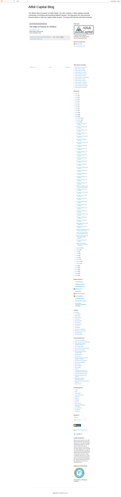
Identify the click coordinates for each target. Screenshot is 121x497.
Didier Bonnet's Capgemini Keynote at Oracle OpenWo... (82, 237)
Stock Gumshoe (79, 281)
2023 (76, 99)
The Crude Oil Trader (80, 293)
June (77, 253)
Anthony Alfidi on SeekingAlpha (82, 77)
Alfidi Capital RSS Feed (80, 70)
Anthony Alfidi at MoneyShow (81, 85)
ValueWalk (77, 327)
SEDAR (76, 369)
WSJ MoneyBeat (78, 334)
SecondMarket (78, 408)
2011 (76, 269)
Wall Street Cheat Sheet (80, 330)
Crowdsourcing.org (79, 395)
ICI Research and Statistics (81, 360)
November (78, 120)
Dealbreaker (78, 315)
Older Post (67, 67)
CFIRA (76, 390)
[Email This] (57, 37)
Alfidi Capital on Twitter (80, 68)
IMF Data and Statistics (80, 362)
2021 (76, 103)
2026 (76, 93)
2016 (76, 112)
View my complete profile (79, 46)
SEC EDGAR (78, 367)
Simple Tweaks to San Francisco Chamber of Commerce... (81, 244)
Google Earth (78, 356)
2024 (76, 97)
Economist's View (79, 298)
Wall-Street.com (78, 332)
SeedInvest (77, 409)
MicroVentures (78, 403)
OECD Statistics (78, 365)
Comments (78, 420)
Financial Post (78, 317)
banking (34, 38)
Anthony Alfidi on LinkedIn (81, 73)
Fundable (77, 400)
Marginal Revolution (80, 284)
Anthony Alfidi (78, 43)
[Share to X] (60, 37)
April (77, 257)
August (78, 249)
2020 (76, 105)
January (78, 263)
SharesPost (77, 411)
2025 (76, 95)
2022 (76, 101)
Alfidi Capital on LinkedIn (80, 72)
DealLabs (77, 396)
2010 (76, 271)
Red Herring (77, 322)
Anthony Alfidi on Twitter (80, 75)
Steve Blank (78, 291)
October (78, 122)
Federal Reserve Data (80, 350)
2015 (76, 114)
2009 (76, 273)
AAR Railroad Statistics (80, 340)
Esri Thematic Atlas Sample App (82, 348)
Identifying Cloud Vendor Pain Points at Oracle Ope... (82, 230)
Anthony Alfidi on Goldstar (80, 82)
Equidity (77, 398)
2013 (76, 265)
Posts (77, 417)
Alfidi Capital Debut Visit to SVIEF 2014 (82, 224)
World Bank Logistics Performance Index (79, 379)
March (77, 259)
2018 (76, 108)
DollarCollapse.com (80, 286)
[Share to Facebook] (61, 37)
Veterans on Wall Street (80, 329)
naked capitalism (79, 296)
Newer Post (32, 67)
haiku (41, 38)
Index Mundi (77, 364)
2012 (76, 267)
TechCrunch (77, 325)
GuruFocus (77, 319)
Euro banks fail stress (34, 29)
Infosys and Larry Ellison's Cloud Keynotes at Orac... (82, 233)
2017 (76, 110)
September (78, 248)
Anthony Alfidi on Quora (80, 79)
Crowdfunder (78, 393)
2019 (76, 106)
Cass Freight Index (79, 346)
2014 (76, 116)
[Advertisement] (49, 54)
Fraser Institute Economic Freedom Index (80, 352)
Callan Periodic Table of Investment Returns (80, 344)
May (77, 255)
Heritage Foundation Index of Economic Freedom (81, 358)
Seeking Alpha (78, 324)
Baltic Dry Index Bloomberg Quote (82, 342)
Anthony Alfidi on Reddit (80, 80)
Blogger (66, 493)
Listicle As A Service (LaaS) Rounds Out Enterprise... (82, 186)
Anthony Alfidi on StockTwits (81, 84)
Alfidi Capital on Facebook (81, 67)
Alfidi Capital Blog (41, 7)
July (77, 251)
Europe (38, 38)
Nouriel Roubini (78, 320)
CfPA (76, 391)
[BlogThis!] (58, 37)
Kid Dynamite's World (80, 300)
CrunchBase (78, 314)
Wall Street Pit (78, 289)
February (78, 261)
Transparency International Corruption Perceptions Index (81, 371)
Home (50, 67)
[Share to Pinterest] (63, 37)
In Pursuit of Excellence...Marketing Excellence (80, 305)
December (78, 118)
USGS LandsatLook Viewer (81, 373)
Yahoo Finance (78, 383)
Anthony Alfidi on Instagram (81, 87)
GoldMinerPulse (78, 354)
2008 (76, 275)
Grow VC (77, 401)
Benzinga (77, 312)
